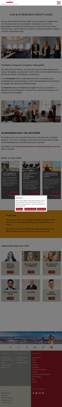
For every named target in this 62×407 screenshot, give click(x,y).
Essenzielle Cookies (30, 209)
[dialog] (31, 203)
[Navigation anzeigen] (59, 2)
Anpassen (19, 209)
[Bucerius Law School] (9, 3)
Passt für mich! (41, 209)
